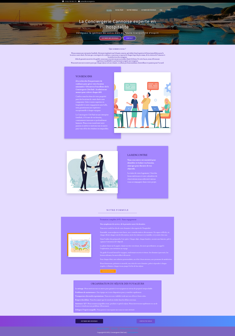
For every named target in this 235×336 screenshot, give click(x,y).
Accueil (109, 10)
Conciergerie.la (133, 332)
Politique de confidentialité (129, 329)
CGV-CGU (114, 329)
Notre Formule (132, 10)
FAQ (161, 10)
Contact (169, 10)
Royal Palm (119, 10)
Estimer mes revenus (148, 10)
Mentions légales (103, 329)
